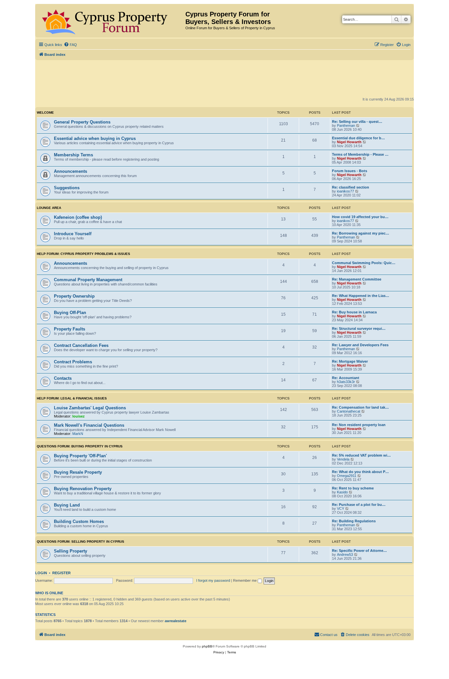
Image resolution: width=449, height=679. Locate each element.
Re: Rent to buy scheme (353, 488)
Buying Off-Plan (70, 312)
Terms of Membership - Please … (360, 154)
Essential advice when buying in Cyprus (95, 138)
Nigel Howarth (349, 142)
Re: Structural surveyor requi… (359, 328)
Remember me (245, 580)
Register (61, 573)
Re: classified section (350, 187)
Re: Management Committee (356, 279)
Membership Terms (73, 154)
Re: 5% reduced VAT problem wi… (361, 455)
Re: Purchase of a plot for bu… (359, 505)
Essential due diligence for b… (358, 138)
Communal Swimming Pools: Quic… (363, 263)
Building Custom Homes (79, 521)
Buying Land (67, 505)
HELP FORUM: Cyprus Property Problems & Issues (83, 254)
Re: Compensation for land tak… (360, 407)
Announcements (70, 171)
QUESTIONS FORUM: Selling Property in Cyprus (80, 541)
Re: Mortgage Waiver (350, 361)
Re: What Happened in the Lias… (360, 296)
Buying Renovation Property (82, 488)
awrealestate (175, 621)
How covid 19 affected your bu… (360, 217)
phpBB (207, 646)
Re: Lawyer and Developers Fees (360, 345)
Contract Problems (73, 361)
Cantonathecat (348, 411)
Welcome (45, 112)
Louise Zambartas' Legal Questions (90, 407)
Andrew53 (345, 554)
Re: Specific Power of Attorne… (359, 551)
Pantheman (346, 125)
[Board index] (111, 21)
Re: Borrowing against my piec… (360, 233)
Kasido (342, 492)
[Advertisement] (224, 78)
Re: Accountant (345, 378)
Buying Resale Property (78, 472)
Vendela (343, 459)
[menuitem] (70, 45)
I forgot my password (213, 580)
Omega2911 (346, 476)
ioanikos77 (345, 191)
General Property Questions (82, 122)
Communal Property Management (88, 279)
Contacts (63, 378)
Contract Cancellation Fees (81, 345)
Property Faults (69, 329)
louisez (78, 416)
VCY (340, 508)
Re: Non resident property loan (359, 425)
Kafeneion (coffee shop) (78, 217)
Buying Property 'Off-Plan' (80, 455)
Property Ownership (74, 296)
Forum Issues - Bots (349, 171)
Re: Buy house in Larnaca (354, 312)
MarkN (77, 434)
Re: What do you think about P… (360, 472)
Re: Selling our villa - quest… (357, 122)
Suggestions (67, 187)
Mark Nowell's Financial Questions (89, 425)
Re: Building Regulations (354, 521)
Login (41, 573)
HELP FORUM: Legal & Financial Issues (72, 398)
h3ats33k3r (346, 382)
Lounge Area (49, 208)
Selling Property (70, 551)
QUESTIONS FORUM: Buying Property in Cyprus (80, 446)
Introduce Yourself (72, 233)
